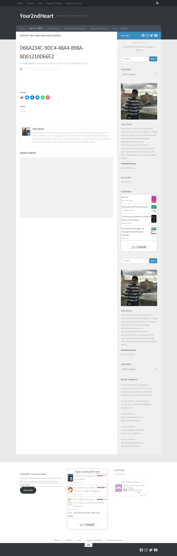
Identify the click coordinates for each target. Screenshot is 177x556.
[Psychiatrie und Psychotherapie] (153, 211)
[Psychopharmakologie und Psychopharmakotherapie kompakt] (153, 233)
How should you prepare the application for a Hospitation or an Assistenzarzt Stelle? (137, 391)
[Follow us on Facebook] (143, 35)
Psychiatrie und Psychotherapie (135, 206)
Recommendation (98, 28)
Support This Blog (54, 3)
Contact (30, 3)
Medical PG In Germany (75, 28)
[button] (39, 77)
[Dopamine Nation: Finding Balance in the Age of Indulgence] (70, 492)
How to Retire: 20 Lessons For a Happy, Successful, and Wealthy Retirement (88, 502)
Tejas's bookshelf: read (87, 471)
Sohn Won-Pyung (128, 200)
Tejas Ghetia (28, 63)
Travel (114, 28)
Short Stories (53, 28)
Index (40, 3)
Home (22, 28)
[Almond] (153, 202)
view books (142, 495)
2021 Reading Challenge (130, 482)
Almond (125, 197)
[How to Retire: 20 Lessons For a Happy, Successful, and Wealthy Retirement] (70, 505)
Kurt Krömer (78, 482)
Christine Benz (73, 509)
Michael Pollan (127, 223)
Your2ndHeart (36, 15)
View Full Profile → (128, 168)
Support (124, 28)
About (20, 3)
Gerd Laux (126, 238)
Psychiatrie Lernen (74, 3)
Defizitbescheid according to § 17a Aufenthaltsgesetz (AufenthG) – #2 (136, 404)
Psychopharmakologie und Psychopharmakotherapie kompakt (133, 231)
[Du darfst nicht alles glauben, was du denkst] (70, 481)
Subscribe (28, 490)
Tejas (124, 485)
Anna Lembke (79, 494)
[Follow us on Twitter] (151, 35)
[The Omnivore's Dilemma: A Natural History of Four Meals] (153, 222)
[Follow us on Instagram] (147, 35)
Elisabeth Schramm (128, 210)
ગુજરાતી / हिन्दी (35, 28)
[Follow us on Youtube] (155, 35)
